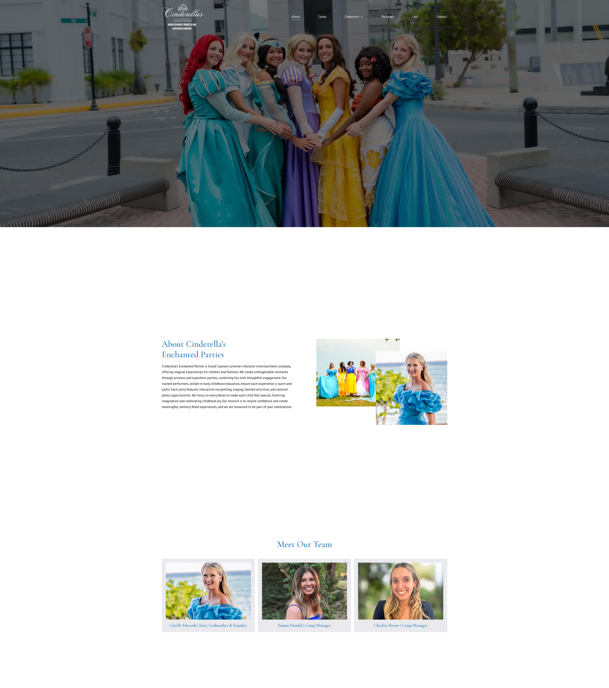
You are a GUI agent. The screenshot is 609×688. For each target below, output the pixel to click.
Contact (442, 16)
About (295, 16)
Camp (322, 16)
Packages (387, 16)
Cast (415, 16)
